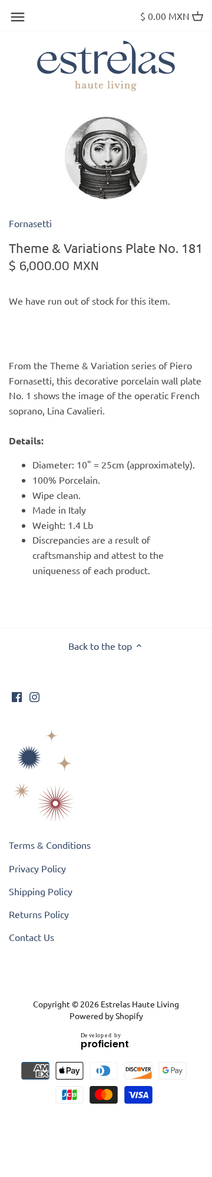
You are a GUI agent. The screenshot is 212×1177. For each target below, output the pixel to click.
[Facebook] (17, 695)
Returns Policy (39, 914)
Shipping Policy (40, 891)
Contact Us (31, 937)
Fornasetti (30, 223)
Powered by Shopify (106, 1015)
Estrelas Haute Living (140, 1004)
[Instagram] (34, 695)
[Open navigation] (17, 17)
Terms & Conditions (50, 845)
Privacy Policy (37, 868)
